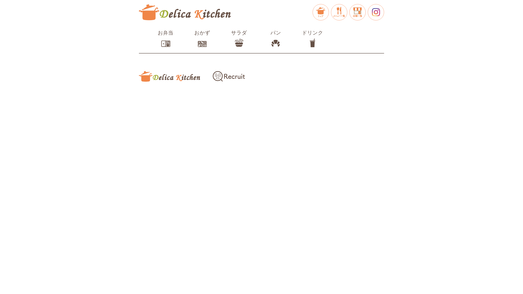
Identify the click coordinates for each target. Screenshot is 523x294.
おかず (202, 33)
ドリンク (312, 33)
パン (275, 33)
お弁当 (165, 33)
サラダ (239, 33)
